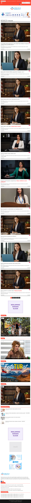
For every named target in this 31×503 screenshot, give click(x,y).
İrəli (19, 297)
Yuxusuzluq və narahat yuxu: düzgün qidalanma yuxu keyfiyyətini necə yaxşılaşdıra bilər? (12, 486)
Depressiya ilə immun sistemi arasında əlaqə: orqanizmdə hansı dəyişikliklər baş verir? (12, 490)
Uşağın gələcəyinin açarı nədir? (5, 487)
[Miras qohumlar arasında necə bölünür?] (15, 225)
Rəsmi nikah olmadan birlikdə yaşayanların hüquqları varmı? (12, 71)
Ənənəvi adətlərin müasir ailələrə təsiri (8, 153)
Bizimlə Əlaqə (20, 501)
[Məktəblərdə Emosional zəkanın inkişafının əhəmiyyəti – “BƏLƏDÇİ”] (3, 422)
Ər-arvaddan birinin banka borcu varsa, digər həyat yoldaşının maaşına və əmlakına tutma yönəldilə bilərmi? (14, 403)
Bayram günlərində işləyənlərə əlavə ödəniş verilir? (11, 263)
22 (29, 152)
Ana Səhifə (2, 19)
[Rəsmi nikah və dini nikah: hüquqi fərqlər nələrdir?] (15, 115)
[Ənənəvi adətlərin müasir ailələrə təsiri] (15, 142)
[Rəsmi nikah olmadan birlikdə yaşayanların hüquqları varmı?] (15, 60)
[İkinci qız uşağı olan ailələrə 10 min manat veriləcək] (3, 418)
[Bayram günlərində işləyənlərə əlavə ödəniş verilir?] (15, 252)
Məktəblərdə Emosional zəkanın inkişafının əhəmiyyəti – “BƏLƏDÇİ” (15, 421)
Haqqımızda (15, 501)
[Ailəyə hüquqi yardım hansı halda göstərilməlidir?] (15, 87)
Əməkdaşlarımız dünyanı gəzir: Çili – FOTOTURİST (9, 381)
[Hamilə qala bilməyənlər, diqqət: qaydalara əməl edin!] (3, 410)
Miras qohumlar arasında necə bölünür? (8, 236)
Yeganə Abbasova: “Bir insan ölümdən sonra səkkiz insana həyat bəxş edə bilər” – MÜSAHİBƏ (14, 358)
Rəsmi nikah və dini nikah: (11, 126)
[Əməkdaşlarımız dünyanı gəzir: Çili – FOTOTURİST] (15, 372)
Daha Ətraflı (2, 76)
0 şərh (29, 76)
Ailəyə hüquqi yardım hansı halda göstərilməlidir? (10, 99)
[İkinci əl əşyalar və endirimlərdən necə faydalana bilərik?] (15, 197)
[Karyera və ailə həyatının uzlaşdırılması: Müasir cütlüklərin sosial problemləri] (15, 169)
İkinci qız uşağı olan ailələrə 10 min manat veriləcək (12, 417)
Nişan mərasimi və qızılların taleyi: (11, 290)
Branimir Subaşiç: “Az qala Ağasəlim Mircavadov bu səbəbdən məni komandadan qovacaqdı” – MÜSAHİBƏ (14, 335)
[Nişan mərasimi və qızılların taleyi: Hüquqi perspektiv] (15, 279)
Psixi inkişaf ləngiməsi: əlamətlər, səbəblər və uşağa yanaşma (9, 495)
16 (29, 125)
